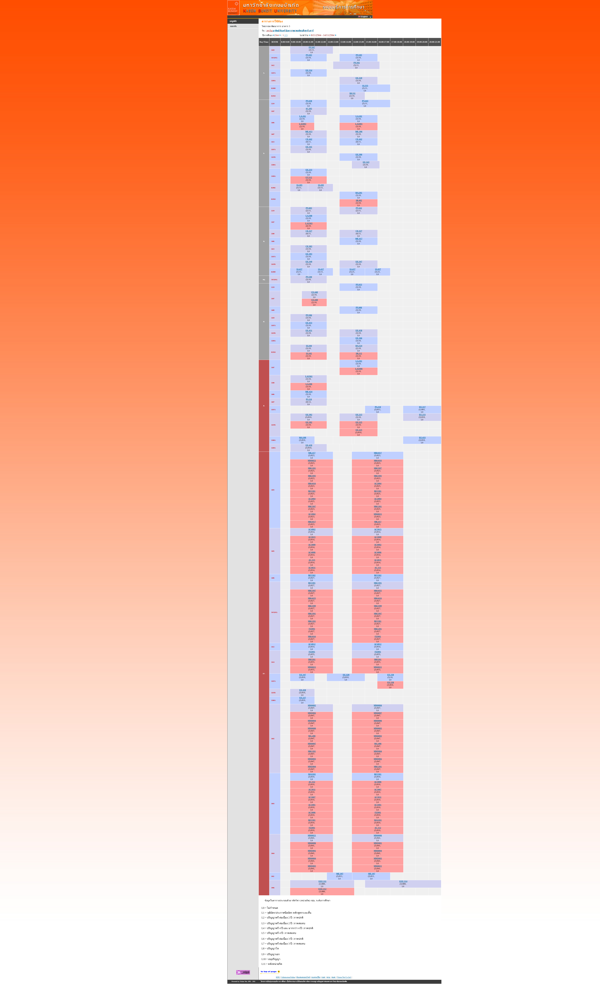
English (365, 17)
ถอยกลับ (233, 26)
